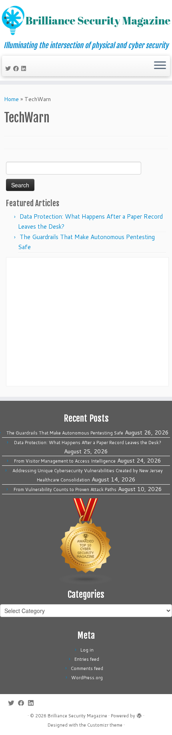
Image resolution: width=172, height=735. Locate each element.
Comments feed (87, 668)
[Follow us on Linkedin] (24, 69)
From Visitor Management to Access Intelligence (65, 461)
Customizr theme (104, 725)
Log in (87, 650)
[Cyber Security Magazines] (86, 541)
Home (11, 99)
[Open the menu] (160, 66)
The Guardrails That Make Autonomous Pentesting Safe (64, 433)
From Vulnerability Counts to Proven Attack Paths (65, 489)
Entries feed (86, 659)
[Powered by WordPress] (139, 714)
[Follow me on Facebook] (17, 69)
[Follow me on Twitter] (9, 69)
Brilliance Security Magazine (77, 716)
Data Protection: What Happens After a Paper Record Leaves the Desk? (87, 442)
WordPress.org (87, 677)
